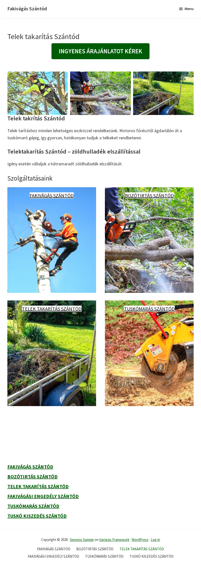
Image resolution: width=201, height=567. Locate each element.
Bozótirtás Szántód (149, 195)
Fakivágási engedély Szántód (43, 496)
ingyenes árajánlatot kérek (100, 51)
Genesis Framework (114, 539)
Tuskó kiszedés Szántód (37, 516)
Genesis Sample (82, 539)
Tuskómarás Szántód (149, 309)
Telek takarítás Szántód (52, 309)
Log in (155, 539)
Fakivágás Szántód (27, 8)
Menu (189, 8)
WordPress (140, 539)
